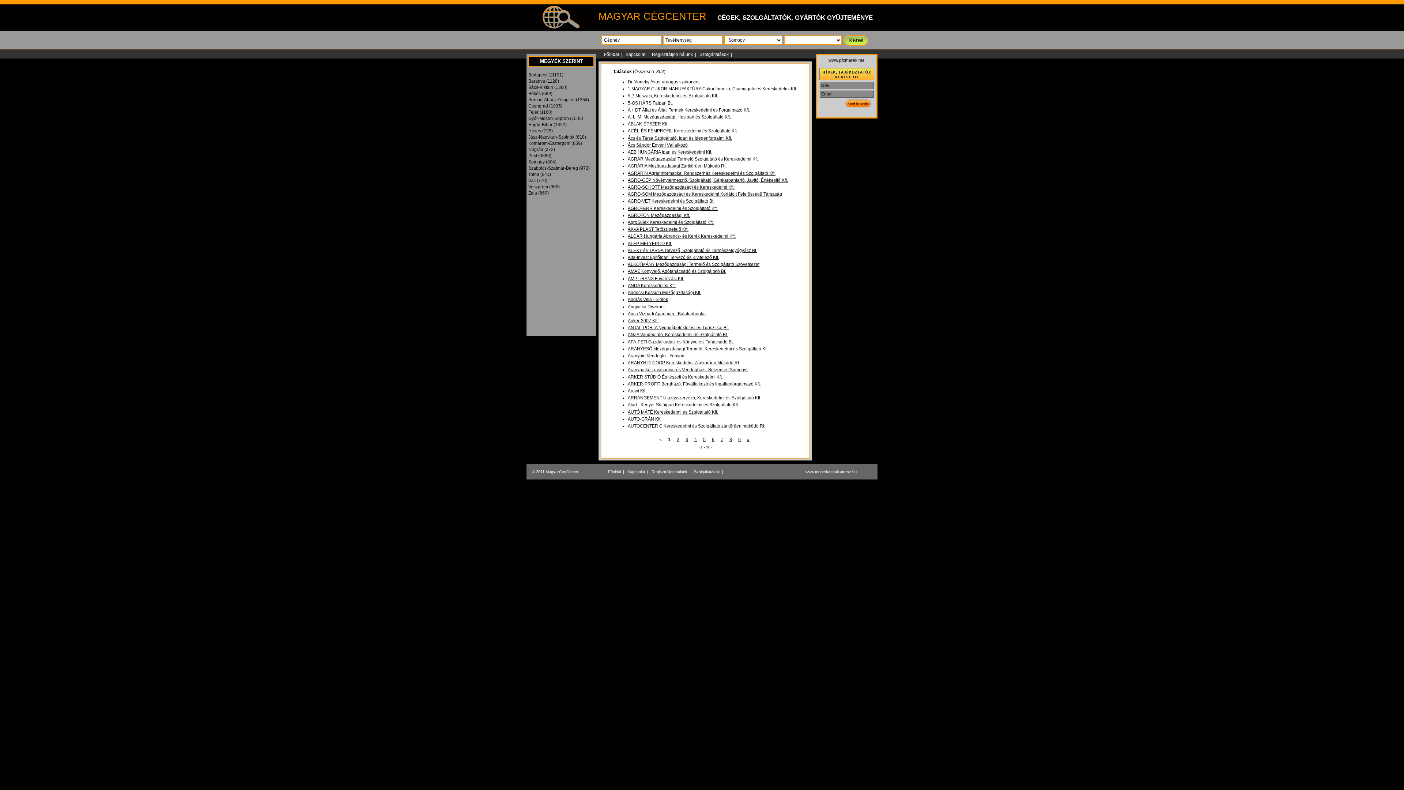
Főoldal (611, 54)
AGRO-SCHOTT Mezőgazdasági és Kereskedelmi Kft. (681, 187)
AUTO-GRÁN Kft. (644, 419)
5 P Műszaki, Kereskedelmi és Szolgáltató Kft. (673, 95)
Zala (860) (538, 193)
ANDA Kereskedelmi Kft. (652, 285)
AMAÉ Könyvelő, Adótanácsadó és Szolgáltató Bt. (677, 271)
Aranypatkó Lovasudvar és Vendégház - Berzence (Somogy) (688, 369)
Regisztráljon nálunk (672, 54)
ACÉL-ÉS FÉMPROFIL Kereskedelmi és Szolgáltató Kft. (683, 130)
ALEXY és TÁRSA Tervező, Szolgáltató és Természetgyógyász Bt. (692, 250)
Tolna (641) (539, 174)
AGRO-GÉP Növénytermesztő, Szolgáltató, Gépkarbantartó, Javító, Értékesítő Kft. (708, 180)
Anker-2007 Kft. (643, 320)
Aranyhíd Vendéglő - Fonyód (656, 355)
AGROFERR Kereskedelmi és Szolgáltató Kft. (673, 208)
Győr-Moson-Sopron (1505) (555, 118)
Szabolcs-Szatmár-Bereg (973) (559, 168)
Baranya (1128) (543, 81)
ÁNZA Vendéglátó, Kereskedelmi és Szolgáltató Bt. (678, 334)
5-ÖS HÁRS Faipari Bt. (650, 103)
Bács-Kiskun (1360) (547, 87)
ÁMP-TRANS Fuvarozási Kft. (656, 278)
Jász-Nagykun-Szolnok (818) (557, 137)
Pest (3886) (539, 155)
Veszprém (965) (544, 186)
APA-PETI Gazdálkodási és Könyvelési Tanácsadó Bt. (681, 342)
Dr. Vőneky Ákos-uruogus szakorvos (663, 81)
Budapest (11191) (545, 75)
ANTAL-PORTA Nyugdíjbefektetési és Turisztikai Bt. (678, 327)
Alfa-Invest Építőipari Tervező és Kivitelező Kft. (673, 257)
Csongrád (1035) (545, 106)
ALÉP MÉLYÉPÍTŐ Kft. (650, 243)
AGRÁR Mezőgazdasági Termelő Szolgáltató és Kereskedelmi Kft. (693, 159)
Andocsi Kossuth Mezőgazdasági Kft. (664, 292)
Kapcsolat (635, 54)
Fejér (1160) (540, 112)
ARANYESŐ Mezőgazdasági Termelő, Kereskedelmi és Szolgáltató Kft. (698, 348)
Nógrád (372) (541, 149)
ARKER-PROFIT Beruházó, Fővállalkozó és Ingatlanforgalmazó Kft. (694, 384)
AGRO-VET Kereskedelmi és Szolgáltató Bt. (671, 201)
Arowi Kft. (637, 391)
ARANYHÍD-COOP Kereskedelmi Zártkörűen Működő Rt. (684, 362)
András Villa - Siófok (648, 299)
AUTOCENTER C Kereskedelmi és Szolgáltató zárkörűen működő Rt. (696, 426)
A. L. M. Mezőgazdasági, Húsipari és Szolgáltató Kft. (679, 117)
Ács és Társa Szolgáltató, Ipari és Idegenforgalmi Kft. (680, 138)
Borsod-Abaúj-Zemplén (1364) (558, 99)
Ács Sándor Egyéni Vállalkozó (658, 145)
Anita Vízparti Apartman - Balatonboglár (667, 313)
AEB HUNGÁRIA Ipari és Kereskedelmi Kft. (670, 152)
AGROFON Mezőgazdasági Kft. (659, 215)
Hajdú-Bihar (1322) (547, 124)
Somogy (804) (542, 162)
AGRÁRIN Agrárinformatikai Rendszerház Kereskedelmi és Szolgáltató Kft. (701, 173)
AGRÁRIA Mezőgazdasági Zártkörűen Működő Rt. (677, 166)
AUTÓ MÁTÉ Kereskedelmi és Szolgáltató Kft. (673, 412)
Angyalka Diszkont (646, 306)
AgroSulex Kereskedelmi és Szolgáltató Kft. (671, 222)
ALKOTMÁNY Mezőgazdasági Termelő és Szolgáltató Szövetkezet (693, 264)
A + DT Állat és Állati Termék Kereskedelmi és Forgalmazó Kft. (689, 110)
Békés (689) (540, 93)
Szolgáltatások (714, 54)
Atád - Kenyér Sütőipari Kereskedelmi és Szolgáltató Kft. (683, 404)
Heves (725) (540, 130)
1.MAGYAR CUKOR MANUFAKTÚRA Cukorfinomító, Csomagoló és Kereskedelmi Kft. (712, 88)
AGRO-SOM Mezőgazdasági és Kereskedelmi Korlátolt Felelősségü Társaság (705, 194)
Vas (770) (537, 180)
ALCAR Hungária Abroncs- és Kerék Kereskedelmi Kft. (682, 236)
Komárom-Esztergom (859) (555, 143)
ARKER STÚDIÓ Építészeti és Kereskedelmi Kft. (675, 377)
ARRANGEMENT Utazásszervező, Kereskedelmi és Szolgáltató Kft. (694, 397)
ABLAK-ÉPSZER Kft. (648, 124)
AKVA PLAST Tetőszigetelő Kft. (658, 229)
